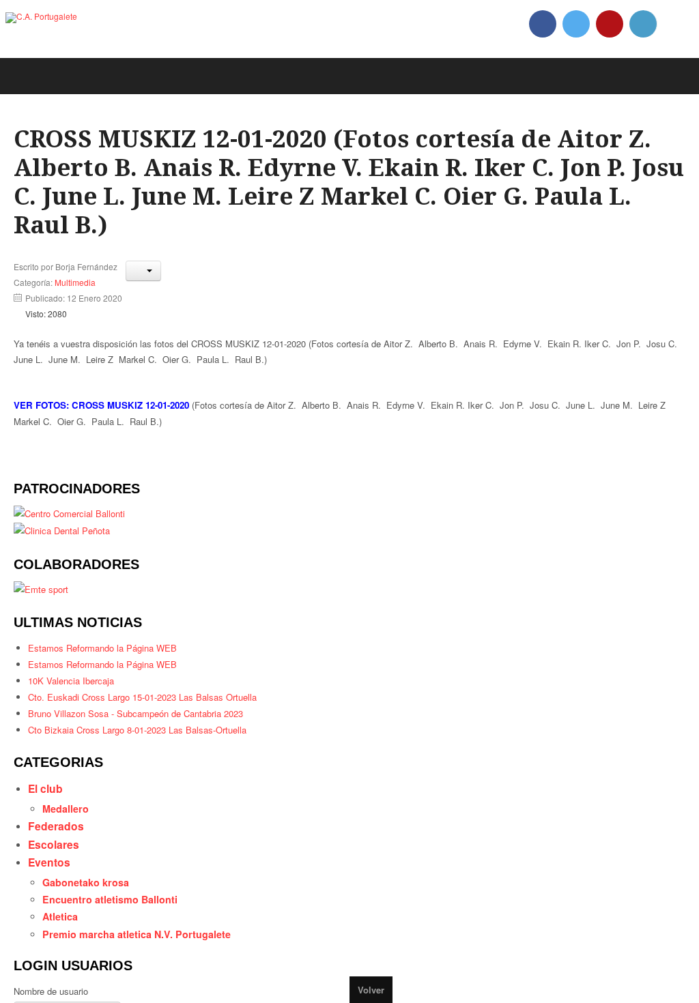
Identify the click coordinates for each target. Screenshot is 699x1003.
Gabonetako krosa (90, 910)
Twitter (576, 24)
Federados (57, 851)
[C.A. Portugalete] (41, 17)
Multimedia (75, 294)
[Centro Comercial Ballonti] (74, 530)
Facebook (542, 24)
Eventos (50, 890)
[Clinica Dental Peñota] (65, 548)
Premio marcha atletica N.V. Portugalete (143, 966)
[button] (143, 282)
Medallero (69, 832)
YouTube (609, 24)
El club (47, 812)
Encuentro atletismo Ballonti (114, 929)
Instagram (643, 24)
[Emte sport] (43, 608)
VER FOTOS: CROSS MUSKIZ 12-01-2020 (101, 420)
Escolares (55, 870)
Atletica (63, 947)
